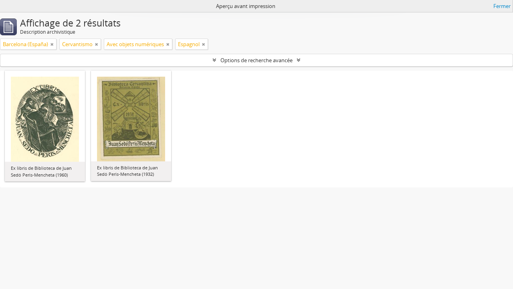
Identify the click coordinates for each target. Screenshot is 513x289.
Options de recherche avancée (256, 60)
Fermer (502, 6)
